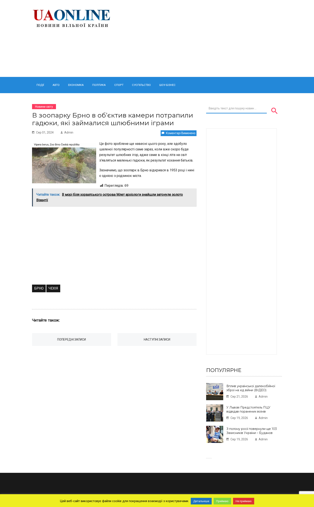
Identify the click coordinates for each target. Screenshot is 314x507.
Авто (56, 85)
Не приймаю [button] (244, 501)
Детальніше (201, 501)
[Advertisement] (200, 38)
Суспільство (141, 85)
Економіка (76, 85)
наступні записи (157, 339)
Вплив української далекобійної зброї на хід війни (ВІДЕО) (250, 388)
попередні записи (71, 339)
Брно (39, 288)
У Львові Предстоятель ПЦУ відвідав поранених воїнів (248, 409)
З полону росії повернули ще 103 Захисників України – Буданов (251, 431)
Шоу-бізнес (167, 85)
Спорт (118, 85)
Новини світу (44, 106)
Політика (99, 85)
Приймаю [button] (222, 501)
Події (40, 85)
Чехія (53, 288)
